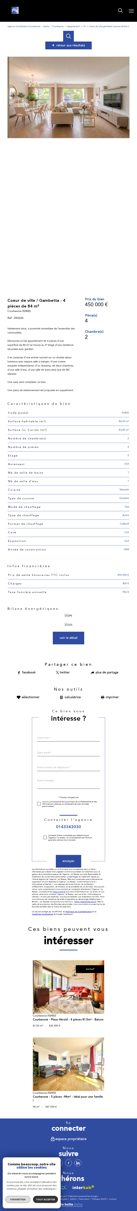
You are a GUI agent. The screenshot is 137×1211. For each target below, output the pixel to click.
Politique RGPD (99, 1199)
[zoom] (68, 137)
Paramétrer (18, 1199)
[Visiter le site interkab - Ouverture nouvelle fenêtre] (82, 1187)
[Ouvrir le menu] (131, 11)
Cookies (112, 1199)
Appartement (73, 26)
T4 (84, 26)
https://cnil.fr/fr (59, 892)
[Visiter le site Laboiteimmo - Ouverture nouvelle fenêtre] (68, 1206)
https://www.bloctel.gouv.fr (85, 901)
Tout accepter (45, 1199)
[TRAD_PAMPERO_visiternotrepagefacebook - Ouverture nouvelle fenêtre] (68, 1162)
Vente (46, 26)
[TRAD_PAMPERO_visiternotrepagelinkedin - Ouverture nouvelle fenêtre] (77, 1162)
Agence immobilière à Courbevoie (23, 26)
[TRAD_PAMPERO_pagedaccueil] (15, 13)
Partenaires (83, 1199)
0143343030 (68, 826)
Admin (73, 1199)
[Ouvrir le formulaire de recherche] (120, 11)
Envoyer (68, 861)
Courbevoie (58, 26)
